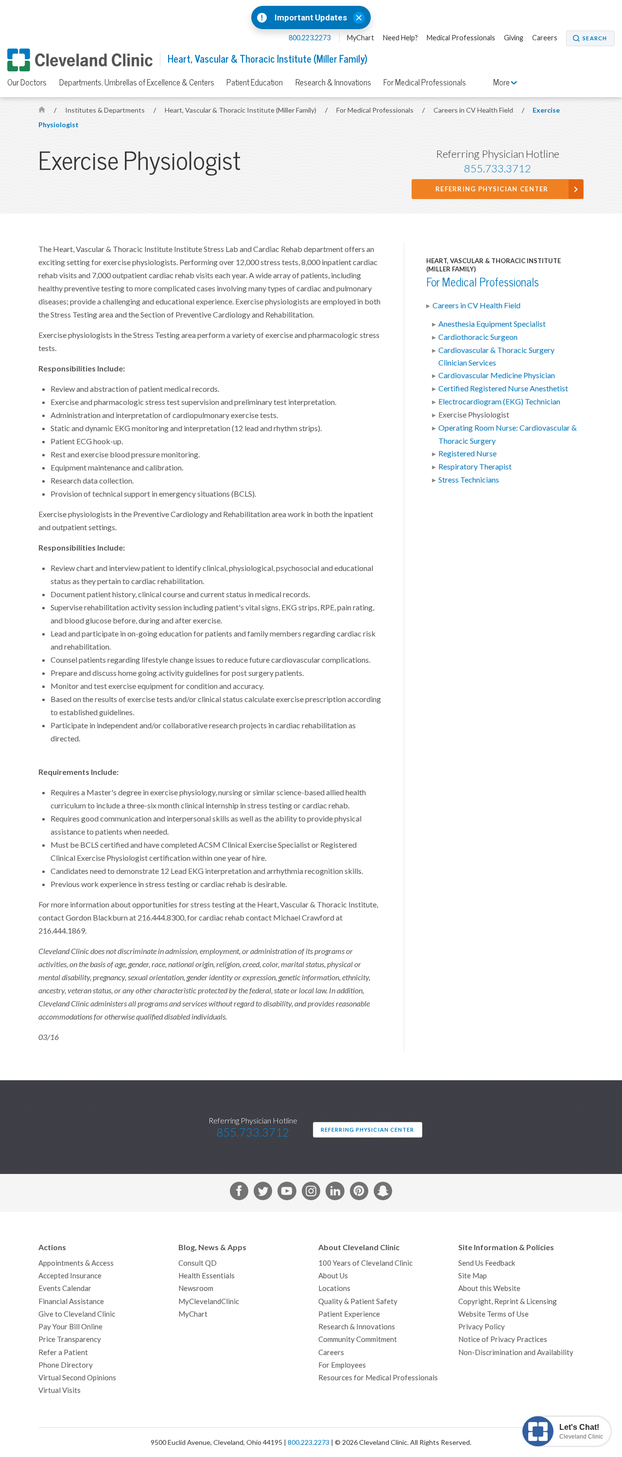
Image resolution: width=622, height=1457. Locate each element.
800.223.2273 (310, 37)
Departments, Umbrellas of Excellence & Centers (136, 82)
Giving (513, 37)
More (502, 82)
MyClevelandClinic (208, 1301)
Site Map (472, 1275)
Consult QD (197, 1263)
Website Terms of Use (493, 1314)
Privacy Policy (481, 1326)
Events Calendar (64, 1288)
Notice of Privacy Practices (502, 1339)
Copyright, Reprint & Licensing (507, 1301)
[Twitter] (263, 1193)
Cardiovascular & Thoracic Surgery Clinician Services (496, 356)
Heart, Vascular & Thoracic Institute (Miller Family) (267, 59)
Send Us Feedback (486, 1263)
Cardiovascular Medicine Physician (496, 375)
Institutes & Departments (105, 110)
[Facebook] (239, 1193)
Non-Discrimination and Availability (515, 1352)
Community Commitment (357, 1339)
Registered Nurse (467, 453)
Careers (544, 37)
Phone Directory (65, 1365)
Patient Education (254, 82)
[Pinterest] (359, 1193)
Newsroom (195, 1288)
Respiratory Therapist (475, 466)
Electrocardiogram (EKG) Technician (499, 401)
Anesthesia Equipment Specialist (492, 324)
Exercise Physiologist (473, 414)
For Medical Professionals (424, 82)
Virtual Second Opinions (77, 1377)
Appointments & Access (76, 1263)
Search (595, 38)
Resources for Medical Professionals (378, 1377)
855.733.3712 (497, 168)
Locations (334, 1288)
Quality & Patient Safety (357, 1301)
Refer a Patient (63, 1352)
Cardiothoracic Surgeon (478, 337)
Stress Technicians (468, 480)
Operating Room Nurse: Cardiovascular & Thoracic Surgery (507, 434)
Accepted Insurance (70, 1275)
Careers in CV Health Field (474, 110)
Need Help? (400, 37)
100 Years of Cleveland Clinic (365, 1263)
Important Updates (311, 18)
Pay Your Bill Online (70, 1326)
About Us (333, 1275)
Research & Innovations (333, 82)
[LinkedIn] (335, 1193)
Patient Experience (349, 1314)
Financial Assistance (71, 1301)
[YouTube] (286, 1193)
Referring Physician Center (492, 189)
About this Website (489, 1288)
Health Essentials (206, 1275)
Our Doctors (27, 82)
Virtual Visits (59, 1390)
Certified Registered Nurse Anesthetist (503, 388)
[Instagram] (311, 1193)
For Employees (342, 1365)
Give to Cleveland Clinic (76, 1314)
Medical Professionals (461, 37)
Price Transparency (69, 1339)
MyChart (360, 37)
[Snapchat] (383, 1193)
